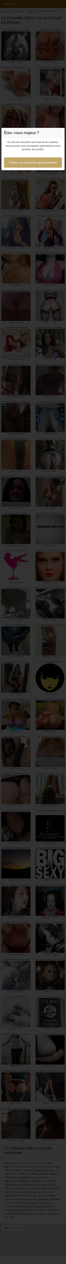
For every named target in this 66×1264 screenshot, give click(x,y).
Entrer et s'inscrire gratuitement (33, 162)
